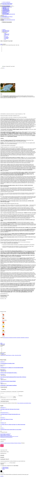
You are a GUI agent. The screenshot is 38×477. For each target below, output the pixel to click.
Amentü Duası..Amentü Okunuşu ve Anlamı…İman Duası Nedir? (10, 355)
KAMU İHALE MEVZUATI (7, 4)
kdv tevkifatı (6, 38)
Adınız (15, 396)
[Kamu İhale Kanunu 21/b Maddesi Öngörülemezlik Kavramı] (4, 412)
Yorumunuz (20, 395)
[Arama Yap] (0, 4)
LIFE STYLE (4, 12)
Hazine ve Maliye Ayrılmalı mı (5, 434)
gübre (5, 33)
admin (1, 44)
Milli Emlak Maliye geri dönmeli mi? (6, 435)
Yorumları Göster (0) (4, 387)
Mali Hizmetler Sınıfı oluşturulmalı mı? (6, 437)
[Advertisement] (8, 25)
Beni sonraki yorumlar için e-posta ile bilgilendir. (9, 399)
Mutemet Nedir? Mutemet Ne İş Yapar (6, 419)
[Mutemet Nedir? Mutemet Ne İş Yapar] (2, 417)
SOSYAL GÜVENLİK (6, 10)
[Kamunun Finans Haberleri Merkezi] (6, 3)
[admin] (2, 342)
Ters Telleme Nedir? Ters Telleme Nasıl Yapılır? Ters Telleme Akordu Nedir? (12, 424)
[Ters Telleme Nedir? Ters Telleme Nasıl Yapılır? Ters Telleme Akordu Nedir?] (2, 422)
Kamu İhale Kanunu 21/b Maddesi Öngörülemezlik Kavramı (10, 414)
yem (5, 39)
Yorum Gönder (3, 401)
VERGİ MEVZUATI (5, 8)
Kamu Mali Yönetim (5, 13)
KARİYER (4, 7)
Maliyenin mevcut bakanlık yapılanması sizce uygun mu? (9, 436)
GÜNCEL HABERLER (6, 2)
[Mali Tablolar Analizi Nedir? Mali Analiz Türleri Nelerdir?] (3, 407)
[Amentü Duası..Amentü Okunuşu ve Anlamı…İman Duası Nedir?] (2, 353)
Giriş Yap (7, 401)
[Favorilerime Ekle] (0, 68)
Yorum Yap (3, 389)
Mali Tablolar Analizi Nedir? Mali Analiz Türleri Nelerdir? (9, 409)
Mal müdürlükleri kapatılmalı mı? (5, 433)
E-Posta (15, 397)
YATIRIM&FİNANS (5, 9)
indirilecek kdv (6, 34)
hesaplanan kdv (7, 337)
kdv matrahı (6, 36)
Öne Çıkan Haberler (5, 11)
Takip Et (3, 345)
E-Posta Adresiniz (12, 462)
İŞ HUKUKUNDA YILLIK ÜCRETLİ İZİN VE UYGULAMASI (10, 429)
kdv (5, 35)
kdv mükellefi (6, 37)
